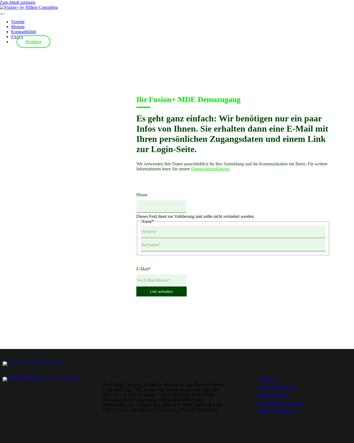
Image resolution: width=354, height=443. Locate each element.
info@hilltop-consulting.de (280, 404)
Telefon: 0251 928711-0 (277, 411)
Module (18, 26)
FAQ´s (17, 36)
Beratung (33, 41)
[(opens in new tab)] (32, 361)
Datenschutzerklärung (210, 168)
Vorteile (18, 21)
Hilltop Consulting (273, 396)
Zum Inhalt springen (17, 2)
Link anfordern (161, 292)
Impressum (267, 379)
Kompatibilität (23, 31)
